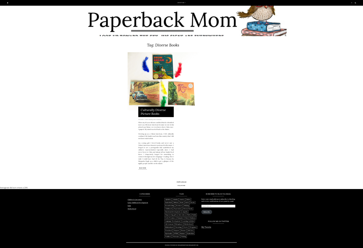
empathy (185, 212)
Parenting (178, 227)
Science (183, 230)
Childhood (168, 209)
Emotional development (172, 212)
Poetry (186, 227)
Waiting (183, 236)
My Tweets (206, 227)
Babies (188, 199)
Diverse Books (187, 209)
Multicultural (169, 227)
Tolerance (176, 236)
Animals (175, 199)
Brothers (179, 205)
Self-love (191, 230)
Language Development (172, 221)
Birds (181, 202)
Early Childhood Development (138, 203)
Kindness (192, 218)
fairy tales (182, 215)
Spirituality (168, 233)
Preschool (168, 230)
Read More (142, 168)
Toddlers (168, 236)
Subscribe (206, 212)
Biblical (176, 202)
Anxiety (182, 199)
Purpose (176, 230)
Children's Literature (135, 200)
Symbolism (190, 233)
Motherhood (132, 209)
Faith (129, 206)
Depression (177, 209)
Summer (182, 233)
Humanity (180, 218)
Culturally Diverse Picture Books (153, 112)
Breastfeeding (169, 205)
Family (194, 215)
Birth (187, 202)
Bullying (186, 205)
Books (193, 202)
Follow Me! (181, 185)
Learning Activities (188, 221)
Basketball (168, 202)
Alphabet (168, 199)
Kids (186, 218)
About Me (180, 2)
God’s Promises (170, 218)
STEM (176, 233)
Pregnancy (193, 227)
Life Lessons (169, 224)
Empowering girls (171, 215)
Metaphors (178, 224)
